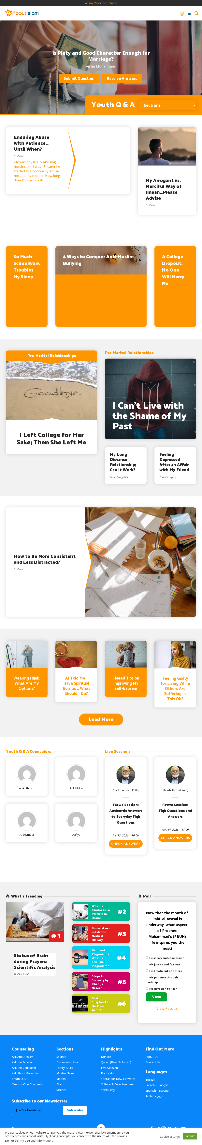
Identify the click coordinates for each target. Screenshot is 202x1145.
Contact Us (153, 1062)
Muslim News (65, 1073)
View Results (167, 1008)
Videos (61, 1079)
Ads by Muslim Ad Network (101, 3)
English (150, 1079)
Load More (101, 719)
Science (61, 1090)
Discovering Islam (68, 1062)
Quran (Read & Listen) (116, 1062)
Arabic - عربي (154, 1096)
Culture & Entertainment (117, 1084)
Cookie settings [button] (170, 1136)
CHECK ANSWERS (125, 844)
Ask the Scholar (22, 1062)
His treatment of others (165, 971)
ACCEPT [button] (190, 1136)
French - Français (157, 1085)
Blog (59, 1084)
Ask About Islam (23, 1057)
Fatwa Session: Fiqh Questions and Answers (175, 811)
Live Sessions (110, 1068)
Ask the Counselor (24, 1068)
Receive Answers (122, 79)
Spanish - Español (157, 1090)
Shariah (61, 1057)
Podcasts (107, 1073)
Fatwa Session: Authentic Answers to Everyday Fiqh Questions (125, 814)
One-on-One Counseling (28, 1084)
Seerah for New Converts (118, 1079)
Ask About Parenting (25, 1073)
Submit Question (79, 79)
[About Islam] (22, 13)
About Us (152, 1057)
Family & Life (65, 1068)
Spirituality (108, 1090)
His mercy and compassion (166, 958)
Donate (106, 1057)
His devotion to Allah (163, 988)
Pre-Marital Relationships (51, 356)
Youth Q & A (20, 1079)
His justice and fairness (164, 964)
